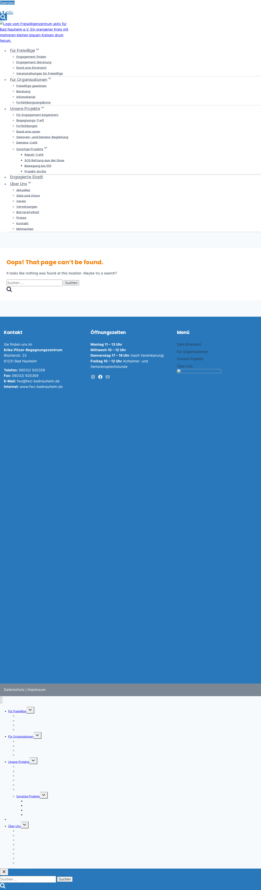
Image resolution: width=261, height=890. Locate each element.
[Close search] (4, 872)
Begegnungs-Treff (30, 120)
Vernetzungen (26, 207)
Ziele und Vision (28, 195)
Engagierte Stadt (26, 177)
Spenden (7, 3)
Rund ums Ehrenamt (31, 68)
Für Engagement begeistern (37, 115)
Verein (21, 201)
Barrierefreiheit (27, 212)
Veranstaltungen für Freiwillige (39, 73)
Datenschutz (14, 690)
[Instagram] (10, 12)
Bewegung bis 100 (37, 166)
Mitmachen (24, 229)
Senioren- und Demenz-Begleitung (42, 137)
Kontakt (22, 223)
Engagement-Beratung (33, 62)
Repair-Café (33, 155)
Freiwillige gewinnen (31, 86)
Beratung (23, 91)
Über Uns (14, 826)
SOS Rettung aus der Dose (44, 160)
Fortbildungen (27, 126)
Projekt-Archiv (35, 171)
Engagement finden (31, 57)
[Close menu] (1, 700)
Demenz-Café (26, 142)
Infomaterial (25, 97)
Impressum (37, 690)
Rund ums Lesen (28, 131)
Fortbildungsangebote (33, 102)
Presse (21, 218)
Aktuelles (23, 190)
